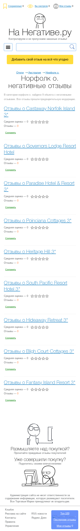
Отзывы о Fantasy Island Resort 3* (39, 383)
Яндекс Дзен (38, 517)
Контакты (10, 517)
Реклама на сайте (15, 513)
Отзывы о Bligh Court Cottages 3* (39, 351)
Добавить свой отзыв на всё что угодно (40, 59)
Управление (12, 525)
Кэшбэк (9, 509)
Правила (10, 521)
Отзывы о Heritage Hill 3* (30, 252)
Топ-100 (64, 513)
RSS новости (39, 513)
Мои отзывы (64, 525)
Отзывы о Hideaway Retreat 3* (36, 320)
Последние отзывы (65, 519)
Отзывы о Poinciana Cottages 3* (37, 221)
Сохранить (10, 132)
